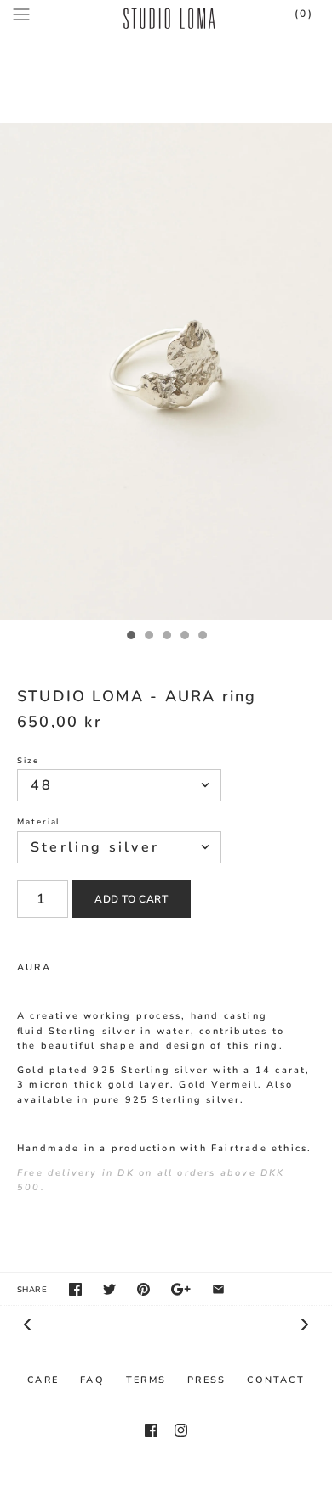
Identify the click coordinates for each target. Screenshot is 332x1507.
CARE (43, 1380)
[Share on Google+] (181, 1289)
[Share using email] (218, 1289)
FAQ (92, 1380)
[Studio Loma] (166, 14)
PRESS (206, 1380)
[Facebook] (151, 1430)
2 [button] (148, 636)
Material (38, 821)
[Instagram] (181, 1430)
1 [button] (130, 636)
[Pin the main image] (143, 1289)
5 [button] (201, 636)
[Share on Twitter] (109, 1289)
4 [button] (183, 636)
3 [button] (166, 636)
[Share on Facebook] (75, 1289)
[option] (166, 371)
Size (28, 760)
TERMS (146, 1380)
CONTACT (275, 1380)
